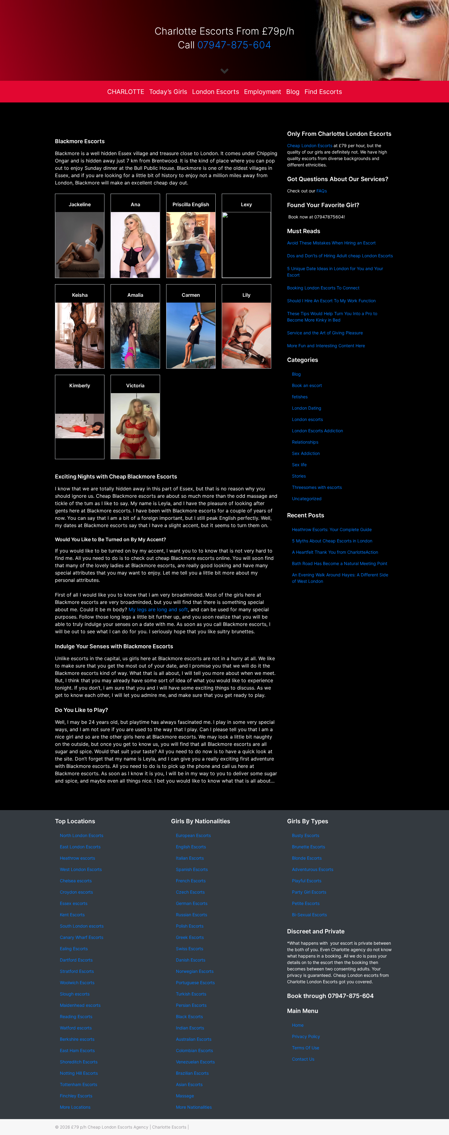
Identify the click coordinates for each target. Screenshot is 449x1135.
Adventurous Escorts (312, 869)
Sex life (299, 464)
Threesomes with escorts (317, 487)
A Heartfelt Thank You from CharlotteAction (335, 552)
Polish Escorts (189, 925)
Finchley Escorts (76, 1095)
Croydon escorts (76, 892)
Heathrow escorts (77, 858)
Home (298, 1025)
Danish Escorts (190, 959)
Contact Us (303, 1059)
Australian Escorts (193, 1039)
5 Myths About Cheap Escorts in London (332, 540)
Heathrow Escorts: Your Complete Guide (332, 529)
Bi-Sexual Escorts (309, 914)
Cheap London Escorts (309, 145)
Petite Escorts (305, 903)
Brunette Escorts (308, 846)
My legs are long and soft (158, 609)
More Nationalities (194, 1107)
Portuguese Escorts (195, 982)
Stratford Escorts (77, 971)
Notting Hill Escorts (79, 1073)
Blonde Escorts (307, 858)
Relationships (305, 442)
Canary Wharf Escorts (81, 937)
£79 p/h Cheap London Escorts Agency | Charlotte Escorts (128, 1127)
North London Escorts (81, 835)
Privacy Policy (306, 1036)
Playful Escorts (306, 880)
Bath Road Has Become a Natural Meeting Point (339, 563)
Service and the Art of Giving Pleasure (325, 332)
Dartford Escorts (76, 959)
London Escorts (215, 91)
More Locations (75, 1107)
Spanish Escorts (192, 869)
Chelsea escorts (76, 880)
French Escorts (191, 880)
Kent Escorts (72, 914)
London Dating (306, 408)
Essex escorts (73, 903)
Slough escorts (74, 993)
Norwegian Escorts (195, 971)
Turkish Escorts (191, 993)
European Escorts (193, 835)
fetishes (300, 396)
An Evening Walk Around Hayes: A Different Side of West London (340, 578)
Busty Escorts (305, 835)
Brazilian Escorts (192, 1073)
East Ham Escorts (77, 1050)
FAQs (321, 190)
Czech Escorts (190, 892)
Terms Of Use (305, 1047)
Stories (299, 475)
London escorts (307, 419)
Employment (262, 91)
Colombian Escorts (194, 1050)
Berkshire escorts (77, 1039)
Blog (293, 91)
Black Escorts (189, 1016)
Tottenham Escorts (78, 1084)
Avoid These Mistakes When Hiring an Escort (331, 242)
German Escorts (191, 903)
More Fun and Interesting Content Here (326, 345)
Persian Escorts (191, 1005)
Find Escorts (323, 91)
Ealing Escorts (74, 948)
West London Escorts (81, 869)
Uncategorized (307, 498)
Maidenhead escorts (80, 1005)
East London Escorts (80, 846)
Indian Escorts (190, 1027)
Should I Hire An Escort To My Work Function (331, 300)
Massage (185, 1095)
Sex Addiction (306, 453)
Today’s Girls (168, 91)
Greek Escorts (190, 937)
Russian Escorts (191, 914)
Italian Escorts (190, 858)
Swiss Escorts (189, 948)
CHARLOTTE (125, 91)
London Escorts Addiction (317, 430)
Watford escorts (76, 1027)
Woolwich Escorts (77, 982)
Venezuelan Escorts (195, 1061)
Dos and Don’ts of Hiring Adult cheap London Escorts (340, 255)
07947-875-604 (234, 45)
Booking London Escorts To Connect (323, 287)
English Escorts (191, 846)
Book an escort (307, 385)
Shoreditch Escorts (78, 1061)
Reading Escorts (76, 1016)
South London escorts (82, 925)
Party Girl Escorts (309, 892)
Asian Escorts (189, 1084)
